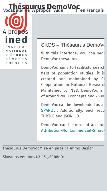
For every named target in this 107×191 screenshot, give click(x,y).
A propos (42, 10)
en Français (92, 10)
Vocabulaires (17, 10)
